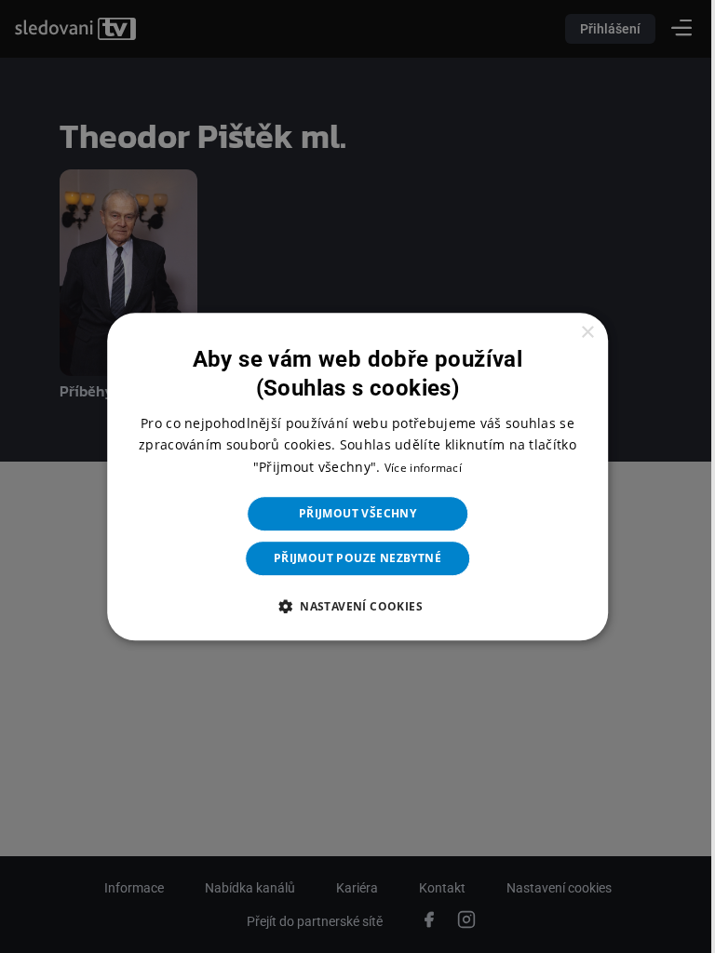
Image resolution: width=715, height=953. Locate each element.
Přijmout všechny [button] (350, 513)
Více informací (415, 468)
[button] (350, 606)
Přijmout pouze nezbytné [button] (350, 558)
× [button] (575, 333)
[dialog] (350, 476)
